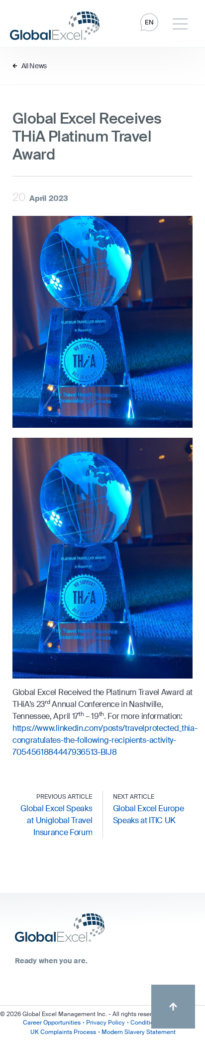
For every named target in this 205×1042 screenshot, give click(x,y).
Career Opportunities (52, 1023)
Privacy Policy (105, 1023)
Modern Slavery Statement (139, 1032)
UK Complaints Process (63, 1032)
